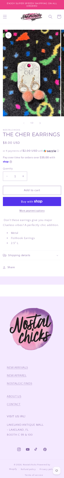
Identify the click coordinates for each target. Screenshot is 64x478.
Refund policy (28, 469)
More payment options (32, 210)
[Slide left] (24, 123)
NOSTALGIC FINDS (19, 383)
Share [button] (11, 267)
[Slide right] (40, 123)
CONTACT (13, 404)
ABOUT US (14, 396)
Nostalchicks (30, 464)
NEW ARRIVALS (17, 367)
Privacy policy (47, 469)
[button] (5, 16)
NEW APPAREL (16, 375)
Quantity (8, 168)
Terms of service (34, 475)
